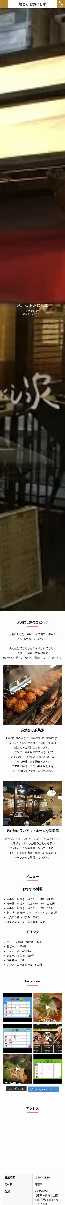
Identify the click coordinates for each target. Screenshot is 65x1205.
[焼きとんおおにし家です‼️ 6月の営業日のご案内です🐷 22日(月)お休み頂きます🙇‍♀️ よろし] (48, 1069)
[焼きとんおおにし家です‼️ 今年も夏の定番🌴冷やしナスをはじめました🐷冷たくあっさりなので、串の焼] (48, 1007)
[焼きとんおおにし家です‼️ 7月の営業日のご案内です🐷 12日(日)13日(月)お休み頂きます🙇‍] (17, 1038)
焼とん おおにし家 (32, 4)
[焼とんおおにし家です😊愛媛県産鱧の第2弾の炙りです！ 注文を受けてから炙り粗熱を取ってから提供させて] (17, 1069)
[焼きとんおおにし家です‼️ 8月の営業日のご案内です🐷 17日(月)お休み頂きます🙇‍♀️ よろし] (17, 1007)
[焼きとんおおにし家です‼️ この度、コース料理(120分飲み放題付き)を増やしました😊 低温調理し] (48, 1038)
